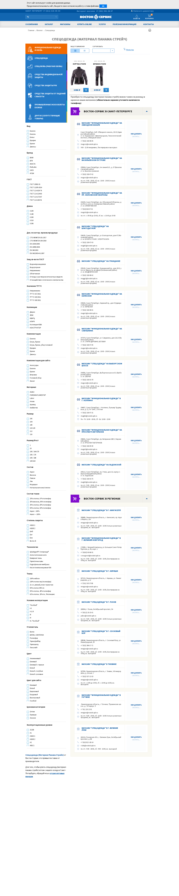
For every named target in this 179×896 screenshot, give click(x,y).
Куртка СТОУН (79, 64)
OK (103, 6)
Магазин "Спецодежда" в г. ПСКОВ (99, 602)
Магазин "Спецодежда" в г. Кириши (100, 571)
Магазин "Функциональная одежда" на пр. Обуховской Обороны (102, 194)
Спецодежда (50, 30)
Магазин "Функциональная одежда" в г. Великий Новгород (101, 539)
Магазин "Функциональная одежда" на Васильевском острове (102, 159)
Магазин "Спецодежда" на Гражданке (101, 261)
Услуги (102, 24)
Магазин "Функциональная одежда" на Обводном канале (102, 124)
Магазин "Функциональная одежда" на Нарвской (102, 295)
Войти (136, 18)
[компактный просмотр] (84, 51)
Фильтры (130, 49)
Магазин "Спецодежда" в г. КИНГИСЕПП (101, 510)
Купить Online (84, 24)
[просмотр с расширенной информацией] (75, 51)
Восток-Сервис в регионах (102, 498)
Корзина (149, 17)
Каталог (49, 24)
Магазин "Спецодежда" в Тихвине (99, 664)
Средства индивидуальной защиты (49, 76)
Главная (31, 30)
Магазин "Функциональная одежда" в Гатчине (101, 696)
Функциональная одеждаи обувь (48, 48)
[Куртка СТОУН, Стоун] (79, 76)
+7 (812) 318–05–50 (51, 11)
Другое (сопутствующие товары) (47, 117)
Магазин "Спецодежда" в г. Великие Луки (100, 729)
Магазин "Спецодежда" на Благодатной (95, 227)
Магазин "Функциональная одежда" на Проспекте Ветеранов (102, 431)
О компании (31, 24)
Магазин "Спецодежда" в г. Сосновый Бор (101, 632)
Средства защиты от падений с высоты (50, 95)
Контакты (148, 24)
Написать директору (143, 11)
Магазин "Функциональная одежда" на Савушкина (102, 329)
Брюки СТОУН (99, 64)
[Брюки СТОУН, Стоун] (99, 76)
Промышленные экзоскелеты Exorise (50, 106)
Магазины (65, 24)
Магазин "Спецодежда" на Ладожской (101, 464)
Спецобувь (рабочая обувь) (48, 66)
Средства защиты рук (46, 85)
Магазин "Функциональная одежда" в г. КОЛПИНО (101, 399)
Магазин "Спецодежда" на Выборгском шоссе (102, 364)
